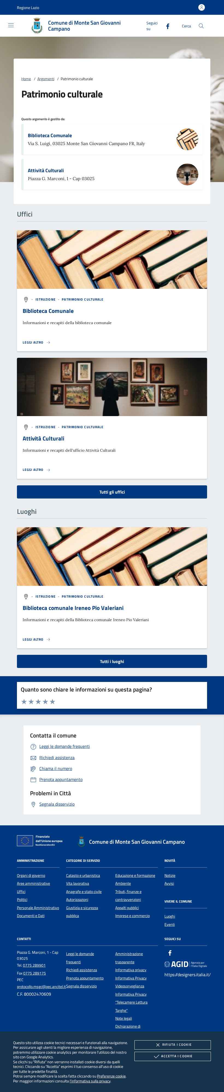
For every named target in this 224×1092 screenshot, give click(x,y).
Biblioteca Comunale (50, 135)
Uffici (21, 892)
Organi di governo (31, 875)
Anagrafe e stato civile (84, 892)
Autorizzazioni (77, 900)
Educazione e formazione (135, 875)
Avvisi (169, 883)
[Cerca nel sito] (201, 26)
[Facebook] (165, 25)
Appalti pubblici (127, 908)
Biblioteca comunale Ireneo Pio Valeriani (73, 607)
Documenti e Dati (31, 916)
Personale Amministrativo (38, 908)
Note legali (123, 1018)
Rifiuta (177, 1044)
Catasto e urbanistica (83, 875)
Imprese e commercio (132, 916)
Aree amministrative (33, 883)
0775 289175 (34, 973)
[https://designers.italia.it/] (185, 964)
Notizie (169, 875)
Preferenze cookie (111, 1076)
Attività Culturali (46, 170)
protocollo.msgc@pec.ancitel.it (41, 987)
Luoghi (169, 916)
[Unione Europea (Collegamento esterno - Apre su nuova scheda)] (41, 841)
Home (26, 79)
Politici (22, 900)
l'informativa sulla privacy (90, 1081)
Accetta (177, 1056)
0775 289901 (34, 965)
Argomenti (45, 79)
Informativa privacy (130, 970)
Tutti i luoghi (112, 661)
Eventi (169, 924)
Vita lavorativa (77, 883)
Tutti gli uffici (112, 492)
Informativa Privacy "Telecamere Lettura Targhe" (131, 1002)
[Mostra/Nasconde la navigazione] (11, 25)
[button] (28, 7)
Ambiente (123, 883)
